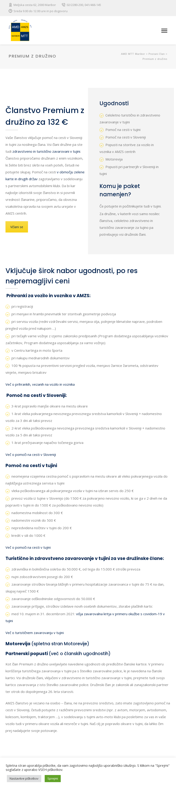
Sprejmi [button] (52, 778)
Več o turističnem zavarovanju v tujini (35, 632)
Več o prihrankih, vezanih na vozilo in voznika (40, 384)
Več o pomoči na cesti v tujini (28, 547)
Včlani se (16, 227)
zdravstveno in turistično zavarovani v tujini (46, 151)
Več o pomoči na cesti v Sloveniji (31, 454)
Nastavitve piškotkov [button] (24, 778)
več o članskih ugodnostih (79, 654)
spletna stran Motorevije (60, 644)
